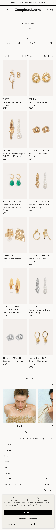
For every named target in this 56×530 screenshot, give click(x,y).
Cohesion (8, 255)
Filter (5, 56)
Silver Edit (49, 43)
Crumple (7, 150)
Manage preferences (28, 518)
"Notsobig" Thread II (39, 255)
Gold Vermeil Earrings (12, 258)
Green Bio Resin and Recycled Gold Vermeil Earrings (12, 207)
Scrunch (33, 99)
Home (24, 23)
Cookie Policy (35, 505)
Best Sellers (34, 43)
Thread (6, 99)
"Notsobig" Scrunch (39, 150)
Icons (7, 43)
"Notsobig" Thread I (38, 358)
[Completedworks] (28, 9)
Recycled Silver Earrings (13, 361)
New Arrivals (40, 3)
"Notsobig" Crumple (39, 201)
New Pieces (20, 43)
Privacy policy (12, 524)
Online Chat (45, 432)
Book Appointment (28, 432)
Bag (51, 10)
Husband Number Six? (13, 201)
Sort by (47, 56)
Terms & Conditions (31, 524)
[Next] (52, 384)
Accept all (28, 512)
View (29, 56)
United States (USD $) (35, 438)
